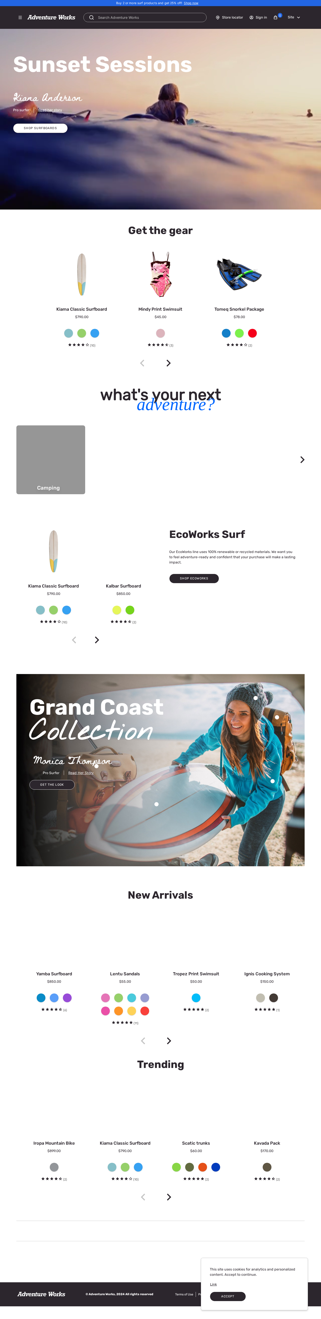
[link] (191, 3)
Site (291, 17)
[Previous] (74, 640)
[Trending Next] (169, 1197)
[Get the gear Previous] (142, 363)
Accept (227, 1296)
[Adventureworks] (51, 17)
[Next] (302, 459)
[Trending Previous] (143, 1197)
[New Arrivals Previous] (143, 1041)
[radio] (68, 333)
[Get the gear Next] (168, 363)
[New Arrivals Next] (169, 1041)
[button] (278, 17)
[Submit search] (91, 17)
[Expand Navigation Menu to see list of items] (20, 17)
